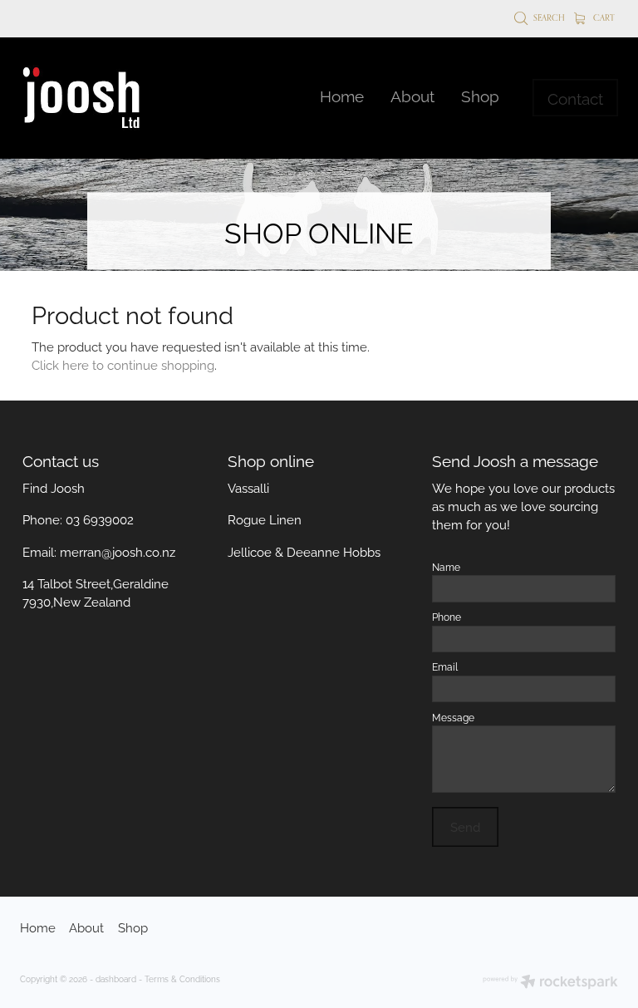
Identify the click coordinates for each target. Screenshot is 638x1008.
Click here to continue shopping (123, 364)
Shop (480, 95)
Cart (603, 17)
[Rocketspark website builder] (550, 982)
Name (446, 567)
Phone (446, 617)
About (412, 95)
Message (453, 717)
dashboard (116, 978)
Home (342, 95)
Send (465, 826)
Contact (575, 97)
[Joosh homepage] (80, 98)
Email (445, 666)
